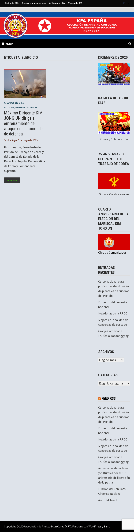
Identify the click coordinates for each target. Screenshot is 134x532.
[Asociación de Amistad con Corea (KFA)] (67, 25)
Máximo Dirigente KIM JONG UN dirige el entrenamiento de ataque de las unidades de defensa (24, 123)
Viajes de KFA (75, 3)
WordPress (94, 526)
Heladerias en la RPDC (112, 313)
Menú (9, 43)
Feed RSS (109, 398)
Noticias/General (14, 107)
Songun (32, 107)
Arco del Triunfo (108, 500)
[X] (128, 3)
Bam (106, 526)
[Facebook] (124, 3)
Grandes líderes (14, 102)
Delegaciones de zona (34, 3)
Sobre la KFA (11, 3)
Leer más (13, 180)
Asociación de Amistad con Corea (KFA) (48, 526)
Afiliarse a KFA (57, 3)
